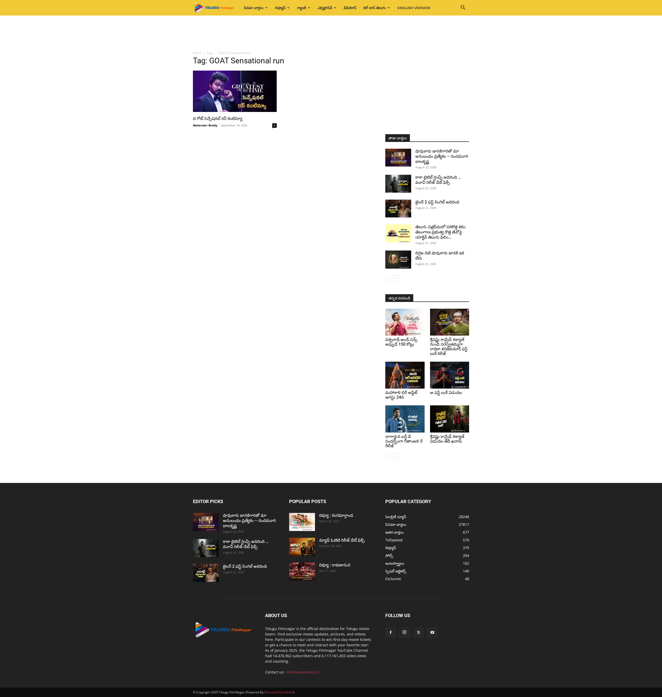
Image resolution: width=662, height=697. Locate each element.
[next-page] (397, 278)
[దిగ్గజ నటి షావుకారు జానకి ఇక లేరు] (398, 260)
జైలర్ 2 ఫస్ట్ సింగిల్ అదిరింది (437, 202)
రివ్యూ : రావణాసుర (334, 565)
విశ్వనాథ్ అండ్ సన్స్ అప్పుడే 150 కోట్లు (401, 342)
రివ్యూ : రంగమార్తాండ (336, 515)
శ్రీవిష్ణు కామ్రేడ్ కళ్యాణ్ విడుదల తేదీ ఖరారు (447, 439)
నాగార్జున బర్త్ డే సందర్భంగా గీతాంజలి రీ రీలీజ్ (404, 441)
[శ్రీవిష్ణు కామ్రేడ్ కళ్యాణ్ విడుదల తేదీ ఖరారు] (449, 418)
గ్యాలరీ (301, 8)
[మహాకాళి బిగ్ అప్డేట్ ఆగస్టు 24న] (405, 375)
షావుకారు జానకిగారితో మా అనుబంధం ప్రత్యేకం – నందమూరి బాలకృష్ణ (441, 156)
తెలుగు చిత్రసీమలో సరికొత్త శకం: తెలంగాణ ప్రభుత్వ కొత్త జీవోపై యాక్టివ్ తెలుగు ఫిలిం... (440, 232)
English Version (413, 8)
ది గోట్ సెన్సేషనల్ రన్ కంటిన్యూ (217, 118)
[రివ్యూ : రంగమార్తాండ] (302, 522)
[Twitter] (418, 632)
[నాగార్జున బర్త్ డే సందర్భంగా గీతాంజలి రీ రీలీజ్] (405, 418)
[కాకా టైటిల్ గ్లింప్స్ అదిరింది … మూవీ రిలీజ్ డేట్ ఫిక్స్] (398, 184)
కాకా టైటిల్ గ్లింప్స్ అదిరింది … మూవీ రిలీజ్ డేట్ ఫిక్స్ (438, 180)
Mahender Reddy (205, 125)
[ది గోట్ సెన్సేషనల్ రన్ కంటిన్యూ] (235, 91)
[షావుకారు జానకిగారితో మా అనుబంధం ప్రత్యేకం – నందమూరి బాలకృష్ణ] (398, 157)
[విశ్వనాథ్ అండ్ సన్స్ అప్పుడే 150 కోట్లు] (405, 322)
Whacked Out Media (278, 692)
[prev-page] (388, 278)
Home (197, 53)
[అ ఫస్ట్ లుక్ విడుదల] (449, 375)
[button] (463, 8)
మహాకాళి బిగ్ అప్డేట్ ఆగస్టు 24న (401, 395)
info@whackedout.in (303, 672)
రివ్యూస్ (280, 8)
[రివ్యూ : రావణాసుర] (302, 572)
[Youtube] (432, 632)
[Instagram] (404, 632)
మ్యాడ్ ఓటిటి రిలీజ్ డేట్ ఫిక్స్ (342, 540)
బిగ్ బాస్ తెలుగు (375, 8)
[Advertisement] (331, 33)
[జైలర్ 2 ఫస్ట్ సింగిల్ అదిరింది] (398, 208)
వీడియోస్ (350, 8)
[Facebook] (390, 632)
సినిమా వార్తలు (254, 8)
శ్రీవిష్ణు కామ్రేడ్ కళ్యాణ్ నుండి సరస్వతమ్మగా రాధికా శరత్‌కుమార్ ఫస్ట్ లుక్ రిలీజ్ (449, 346)
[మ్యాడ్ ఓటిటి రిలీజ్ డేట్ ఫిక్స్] (302, 547)
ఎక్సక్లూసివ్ (325, 8)
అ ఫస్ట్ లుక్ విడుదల (446, 392)
